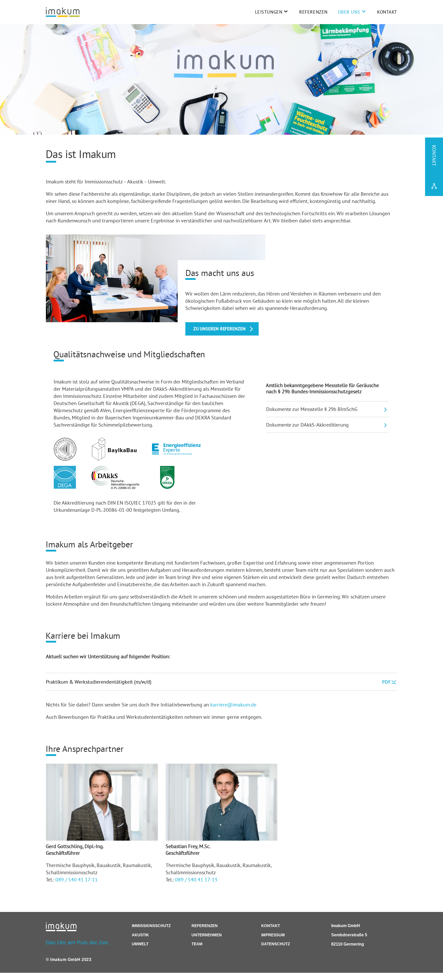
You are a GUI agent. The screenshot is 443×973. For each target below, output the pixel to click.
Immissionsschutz (151, 925)
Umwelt (140, 944)
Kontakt (387, 12)
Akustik (140, 935)
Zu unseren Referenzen (219, 329)
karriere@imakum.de (233, 704)
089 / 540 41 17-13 (196, 879)
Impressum (273, 935)
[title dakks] (115, 487)
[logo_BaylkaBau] (114, 459)
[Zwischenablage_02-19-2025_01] (167, 487)
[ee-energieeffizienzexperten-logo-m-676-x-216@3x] (176, 453)
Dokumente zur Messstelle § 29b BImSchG (311, 409)
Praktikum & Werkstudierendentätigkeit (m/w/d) (99, 682)
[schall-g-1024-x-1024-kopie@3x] (65, 459)
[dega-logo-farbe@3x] (65, 487)
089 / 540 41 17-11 (76, 879)
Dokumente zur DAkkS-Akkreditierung (307, 424)
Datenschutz (275, 944)
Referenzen (313, 12)
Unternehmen (207, 935)
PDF (386, 682)
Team (197, 944)
